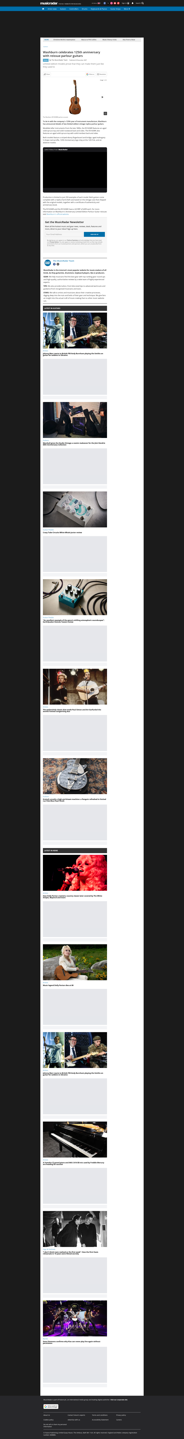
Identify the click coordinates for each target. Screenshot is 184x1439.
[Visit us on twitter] (108, 3)
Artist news (52, 9)
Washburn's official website (58, 214)
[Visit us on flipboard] (118, 3)
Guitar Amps (115, 9)
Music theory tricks (110, 40)
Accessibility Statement (100, 1420)
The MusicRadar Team (60, 60)
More (126, 9)
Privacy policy (121, 1415)
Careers (119, 1420)
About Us (46, 1415)
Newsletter (103, 74)
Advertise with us (74, 1420)
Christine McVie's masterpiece (64, 40)
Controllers (73, 9)
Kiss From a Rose (129, 40)
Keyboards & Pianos (99, 9)
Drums (84, 9)
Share (48, 74)
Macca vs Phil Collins (88, 40)
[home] (43, 8)
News (46, 60)
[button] (140, 3)
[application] (75, 170)
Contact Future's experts (76, 1415)
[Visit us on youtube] (115, 3)
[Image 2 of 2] (102, 97)
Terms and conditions (100, 1415)
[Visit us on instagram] (111, 3)
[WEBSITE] (58, 264)
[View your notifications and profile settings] (132, 3)
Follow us (91, 74)
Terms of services (72, 240)
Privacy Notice (54, 242)
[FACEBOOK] (55, 264)
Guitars (63, 9)
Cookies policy (48, 1420)
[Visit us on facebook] (104, 3)
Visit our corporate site (118, 1400)
